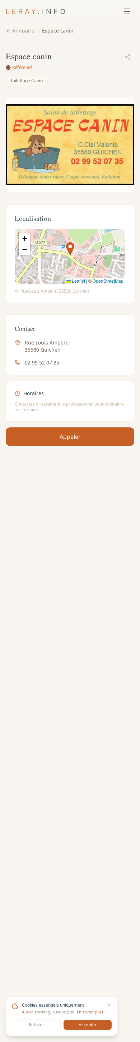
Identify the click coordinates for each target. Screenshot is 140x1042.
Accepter (88, 1025)
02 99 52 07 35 (42, 362)
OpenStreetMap (108, 281)
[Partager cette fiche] (127, 56)
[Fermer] (109, 1004)
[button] (70, 249)
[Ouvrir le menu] (127, 11)
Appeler (70, 437)
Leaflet (78, 281)
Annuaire (23, 30)
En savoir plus (90, 1011)
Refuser (36, 1025)
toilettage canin (26, 81)
